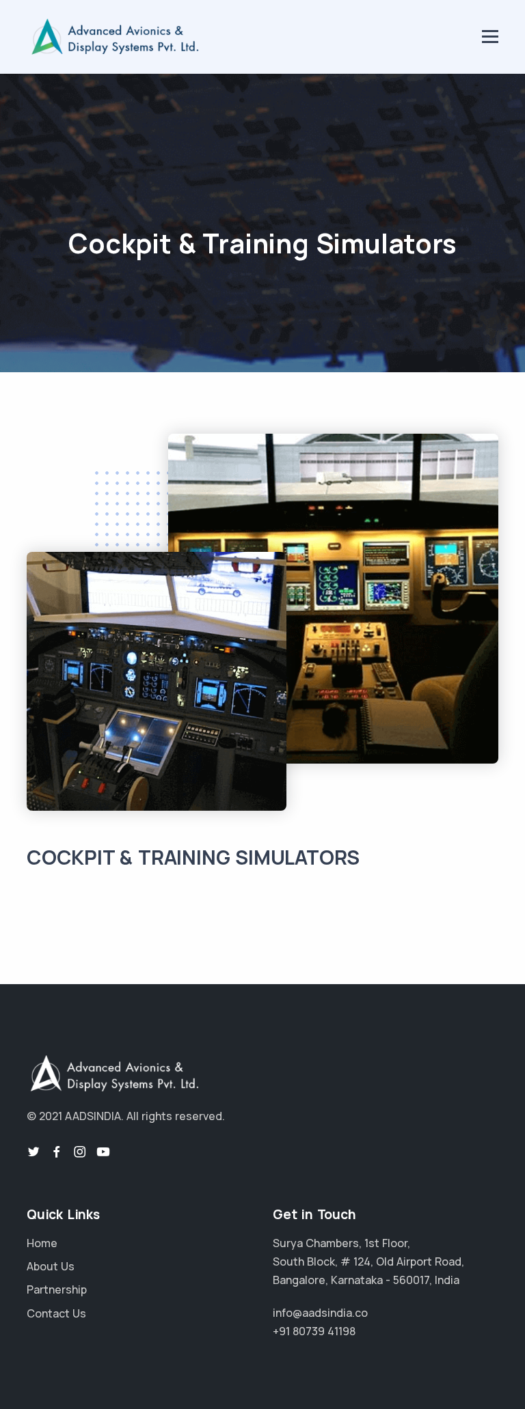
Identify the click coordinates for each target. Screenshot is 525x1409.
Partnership (57, 1289)
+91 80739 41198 (314, 1331)
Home (42, 1243)
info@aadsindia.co (320, 1312)
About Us (51, 1266)
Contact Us (56, 1313)
